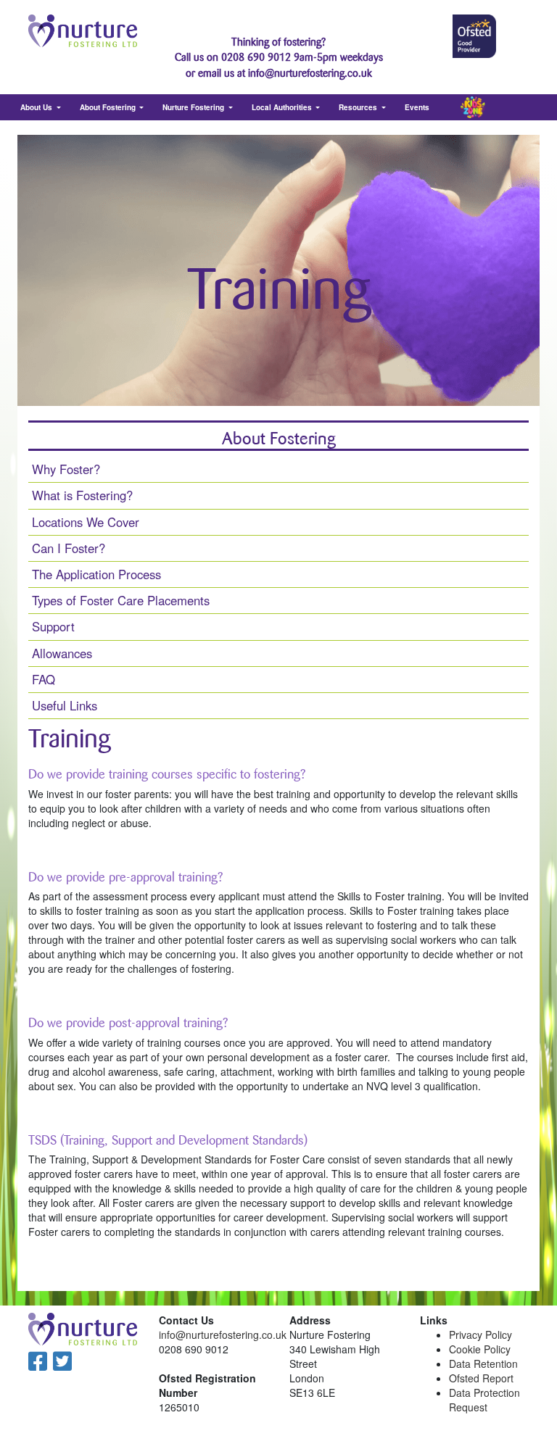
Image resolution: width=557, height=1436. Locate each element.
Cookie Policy (480, 1349)
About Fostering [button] (109, 107)
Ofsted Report (481, 1378)
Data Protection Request (484, 1399)
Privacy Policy (480, 1334)
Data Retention (483, 1363)
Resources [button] (359, 107)
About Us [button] (37, 107)
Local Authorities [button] (283, 107)
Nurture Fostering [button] (194, 107)
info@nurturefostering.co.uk (222, 1334)
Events (417, 107)
